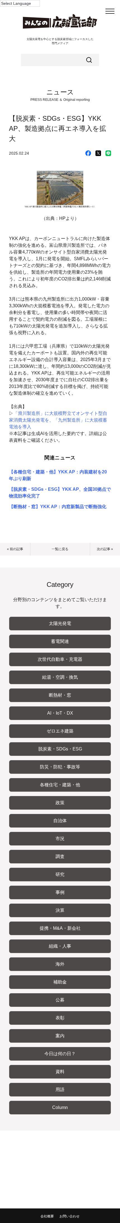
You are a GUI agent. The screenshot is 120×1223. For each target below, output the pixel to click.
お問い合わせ (69, 1216)
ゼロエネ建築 (60, 731)
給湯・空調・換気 (60, 677)
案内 (60, 1035)
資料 (60, 1071)
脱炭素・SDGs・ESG (60, 749)
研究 (60, 874)
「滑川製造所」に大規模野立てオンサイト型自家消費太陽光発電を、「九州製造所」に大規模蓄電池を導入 (58, 420)
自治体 (60, 820)
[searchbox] (60, 60)
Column (60, 1107)
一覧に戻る (60, 549)
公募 (60, 1000)
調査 (60, 856)
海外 (60, 964)
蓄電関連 (60, 641)
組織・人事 (60, 946)
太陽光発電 (60, 623)
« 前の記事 (15, 549)
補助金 (60, 982)
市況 (60, 838)
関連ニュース (60, 458)
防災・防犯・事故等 (60, 766)
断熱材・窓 (60, 695)
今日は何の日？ (60, 1053)
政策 (60, 802)
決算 (60, 910)
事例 (60, 892)
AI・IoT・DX (60, 713)
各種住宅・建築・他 (60, 784)
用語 (60, 1089)
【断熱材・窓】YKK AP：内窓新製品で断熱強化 (57, 506)
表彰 (60, 1017)
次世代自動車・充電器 (60, 659)
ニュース (60, 92)
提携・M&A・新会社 (60, 928)
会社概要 (47, 1216)
